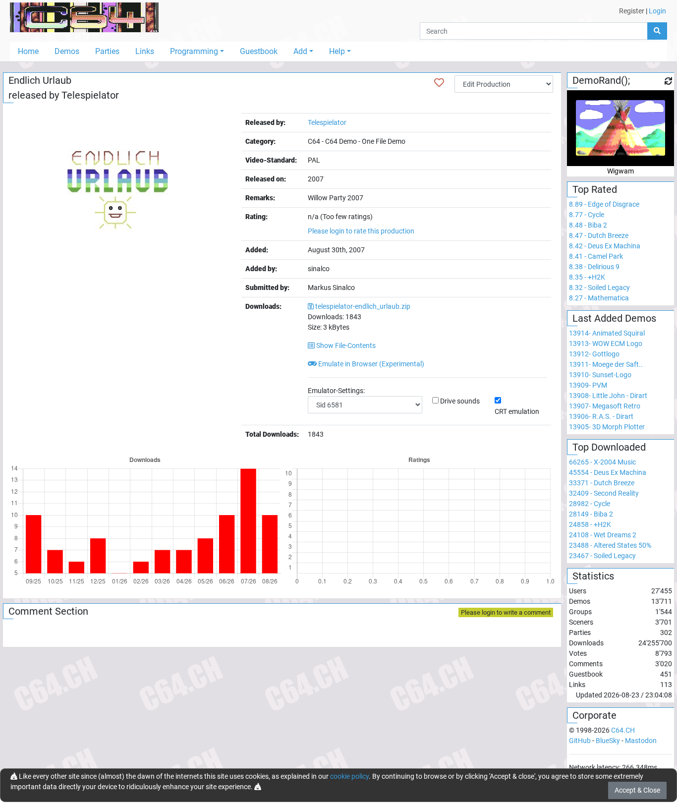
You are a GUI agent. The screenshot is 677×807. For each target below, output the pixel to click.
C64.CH (623, 730)
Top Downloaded (609, 447)
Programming (194, 51)
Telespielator (90, 95)
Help (337, 51)
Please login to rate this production (361, 231)
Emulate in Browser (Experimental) (370, 364)
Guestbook (259, 51)
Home (28, 51)
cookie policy (349, 776)
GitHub (580, 741)
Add (300, 51)
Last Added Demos (614, 318)
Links (144, 51)
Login (657, 11)
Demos (67, 51)
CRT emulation (517, 411)
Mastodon (641, 741)
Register (631, 11)
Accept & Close (637, 790)
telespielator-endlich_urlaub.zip (362, 306)
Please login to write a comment (506, 612)
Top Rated (594, 189)
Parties (107, 51)
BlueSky (608, 741)
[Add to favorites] (439, 83)
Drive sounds (460, 401)
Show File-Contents (345, 345)
